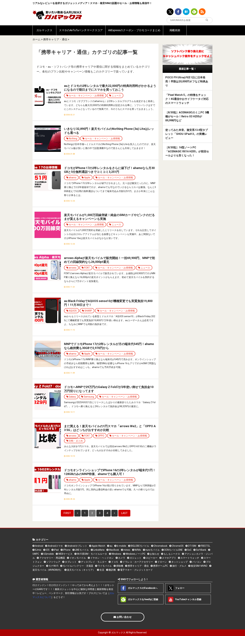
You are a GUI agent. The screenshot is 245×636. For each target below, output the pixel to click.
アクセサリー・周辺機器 (52, 557)
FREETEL (205, 545)
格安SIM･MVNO (198, 565)
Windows (116, 553)
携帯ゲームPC (160, 565)
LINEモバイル (81, 549)
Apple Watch (98, 545)
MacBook (113, 549)
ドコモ (114, 561)
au (110, 545)
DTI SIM (192, 545)
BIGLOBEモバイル (139, 545)
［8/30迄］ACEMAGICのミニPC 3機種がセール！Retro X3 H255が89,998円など (187, 116)
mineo (126, 549)
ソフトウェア (53, 561)
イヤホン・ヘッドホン (102, 557)
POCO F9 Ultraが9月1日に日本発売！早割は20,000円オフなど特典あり (186, 81)
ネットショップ (179, 561)
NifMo (137, 549)
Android (38, 545)
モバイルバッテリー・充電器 (77, 565)
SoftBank (201, 549)
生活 (101, 569)
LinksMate (98, 549)
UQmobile (48, 553)
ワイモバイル (104, 565)
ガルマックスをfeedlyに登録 (142, 599)
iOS (47, 549)
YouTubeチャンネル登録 (188, 599)
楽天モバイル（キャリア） (80, 569)
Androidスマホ (55, 545)
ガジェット (135, 557)
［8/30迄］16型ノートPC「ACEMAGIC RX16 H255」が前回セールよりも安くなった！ (187, 151)
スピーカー (151, 557)
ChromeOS (177, 545)
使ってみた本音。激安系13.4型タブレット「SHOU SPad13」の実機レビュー (186, 134)
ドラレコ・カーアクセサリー (137, 561)
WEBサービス (65, 553)
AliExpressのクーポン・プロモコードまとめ (134, 30)
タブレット (70, 561)
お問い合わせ (124, 617)
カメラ (121, 557)
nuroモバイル (152, 549)
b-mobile (121, 545)
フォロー (179, 588)
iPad (56, 549)
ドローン (162, 561)
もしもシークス (171, 553)
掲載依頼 (175, 30)
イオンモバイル (77, 557)
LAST (124, 513)
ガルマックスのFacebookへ (142, 588)
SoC (189, 549)
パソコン (197, 561)
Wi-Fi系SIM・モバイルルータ (91, 553)
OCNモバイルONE (173, 549)
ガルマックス (44, 30)
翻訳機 (112, 569)
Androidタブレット (77, 545)
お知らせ (154, 553)
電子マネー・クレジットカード (136, 569)
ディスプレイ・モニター (93, 561)
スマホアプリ (169, 557)
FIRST (67, 513)
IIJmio (37, 549)
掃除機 (119, 565)
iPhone (66, 549)
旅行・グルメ (179, 565)
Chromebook (160, 545)
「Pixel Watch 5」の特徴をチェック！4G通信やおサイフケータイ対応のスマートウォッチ (187, 98)
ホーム (36, 39)
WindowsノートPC (135, 553)
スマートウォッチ (189, 557)
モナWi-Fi (53, 565)
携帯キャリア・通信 (55, 39)
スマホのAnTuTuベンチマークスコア (81, 30)
